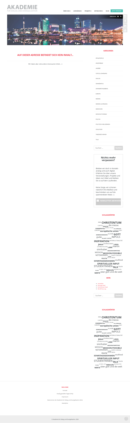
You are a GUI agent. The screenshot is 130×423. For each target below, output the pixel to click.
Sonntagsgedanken (104, 261)
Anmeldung (113, 16)
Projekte (88, 11)
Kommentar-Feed (103, 287)
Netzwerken (101, 255)
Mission (99, 252)
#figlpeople (100, 58)
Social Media (111, 257)
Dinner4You (100, 229)
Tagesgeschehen (101, 134)
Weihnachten (117, 269)
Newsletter (65, 403)
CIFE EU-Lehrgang (101, 73)
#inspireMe (99, 63)
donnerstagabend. (102, 88)
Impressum (65, 397)
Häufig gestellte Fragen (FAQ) (65, 394)
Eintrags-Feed (101, 285)
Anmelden (100, 283)
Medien (98, 99)
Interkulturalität (116, 240)
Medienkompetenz (113, 251)
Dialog (98, 78)
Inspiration (101, 241)
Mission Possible (112, 253)
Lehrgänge (77, 11)
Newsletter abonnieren (110, 201)
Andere (98, 68)
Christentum (111, 222)
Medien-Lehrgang (101, 104)
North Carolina (116, 255)
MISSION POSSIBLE (101, 114)
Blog (107, 11)
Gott (117, 234)
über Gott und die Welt (111, 271)
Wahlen (110, 270)
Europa (98, 94)
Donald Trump (109, 227)
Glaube (110, 234)
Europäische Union (109, 231)
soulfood (119, 260)
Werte (97, 273)
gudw (99, 237)
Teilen (120, 266)
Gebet (120, 230)
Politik (98, 119)
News (109, 256)
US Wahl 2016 (102, 269)
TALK (97, 139)
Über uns (66, 11)
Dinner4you (100, 83)
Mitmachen (98, 11)
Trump (97, 270)
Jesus (100, 244)
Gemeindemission (102, 235)
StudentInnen (103, 266)
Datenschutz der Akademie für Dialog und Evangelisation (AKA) (65, 400)
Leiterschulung (102, 246)
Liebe (110, 247)
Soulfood (99, 129)
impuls (116, 236)
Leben (116, 244)
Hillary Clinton (106, 238)
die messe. (114, 225)
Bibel (99, 222)
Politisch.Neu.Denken (103, 124)
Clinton (100, 225)
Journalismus (108, 244)
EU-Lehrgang (117, 228)
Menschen (99, 109)
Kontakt (65, 390)
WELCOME (65, 387)
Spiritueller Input (108, 263)
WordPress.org (102, 289)
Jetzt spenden (116, 11)
